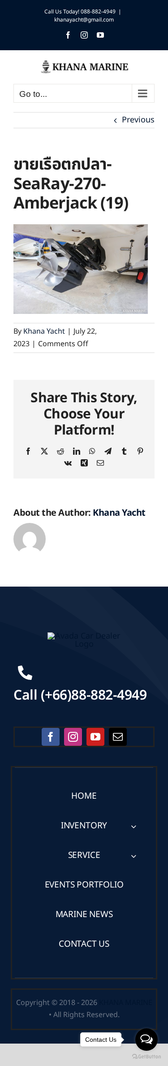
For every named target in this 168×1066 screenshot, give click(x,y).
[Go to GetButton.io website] (146, 1057)
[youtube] (95, 737)
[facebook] (51, 737)
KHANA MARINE (125, 1002)
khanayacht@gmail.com (84, 20)
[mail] (118, 737)
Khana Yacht (44, 331)
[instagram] (73, 737)
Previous (138, 120)
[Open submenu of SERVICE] (133, 855)
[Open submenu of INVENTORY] (133, 826)
